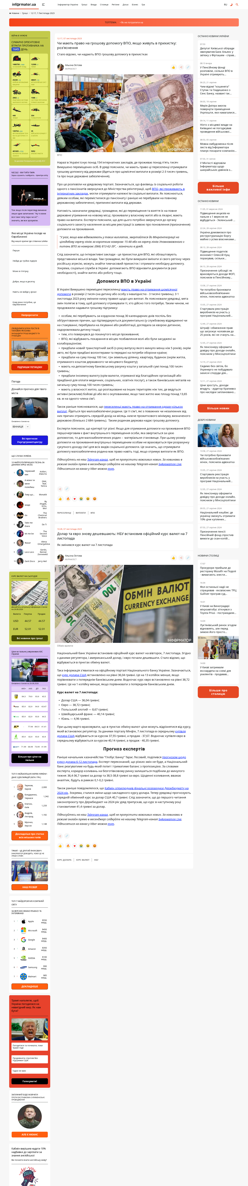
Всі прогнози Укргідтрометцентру (29, 440)
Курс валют (82, 859)
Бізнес (135, 4)
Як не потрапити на (132, 22)
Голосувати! (30, 1081)
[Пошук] (237, 4)
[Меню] (43, 4)
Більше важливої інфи (218, 187)
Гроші (84, 4)
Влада (94, 4)
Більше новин (218, 408)
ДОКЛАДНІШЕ (30, 986)
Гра (143, 4)
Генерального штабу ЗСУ (34, 161)
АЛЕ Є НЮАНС (30, 1134)
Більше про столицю (218, 692)
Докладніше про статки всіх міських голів (29, 835)
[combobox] (21, 427)
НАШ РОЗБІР (29, 887)
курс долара (64, 859)
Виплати (81, 512)
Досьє (125, 4)
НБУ (96, 859)
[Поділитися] (181, 67)
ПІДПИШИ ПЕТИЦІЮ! (29, 367)
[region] (29, 435)
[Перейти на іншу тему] (231, 4)
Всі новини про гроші (30, 638)
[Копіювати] (188, 67)
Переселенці (64, 512)
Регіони (115, 4)
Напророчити (29, 315)
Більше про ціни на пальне (29, 758)
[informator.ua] (24, 4)
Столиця (104, 4)
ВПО (93, 512)
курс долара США (74, 675)
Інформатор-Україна (68, 4)
